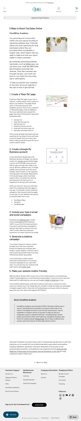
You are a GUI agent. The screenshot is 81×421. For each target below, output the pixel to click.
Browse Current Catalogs (64, 375)
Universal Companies (33, 418)
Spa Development (28, 380)
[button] (4, 8)
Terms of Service (55, 418)
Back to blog (41, 362)
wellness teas (24, 220)
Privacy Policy (44, 418)
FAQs (7, 384)
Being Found (39, 319)
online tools (26, 267)
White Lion (30, 64)
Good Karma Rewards (12, 387)
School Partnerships (29, 383)
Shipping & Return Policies (11, 379)
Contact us (21, 161)
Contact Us (9, 374)
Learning (26, 376)
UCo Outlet (62, 380)
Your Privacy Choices (12, 391)
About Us (44, 374)
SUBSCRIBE (39, 405)
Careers (43, 377)
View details (50, 2)
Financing (62, 384)
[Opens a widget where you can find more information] (73, 417)
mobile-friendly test (52, 280)
